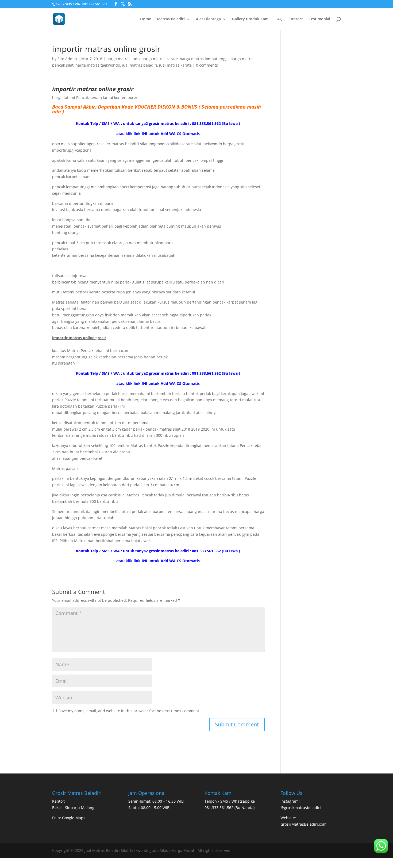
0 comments (207, 65)
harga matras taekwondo (97, 65)
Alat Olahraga (208, 19)
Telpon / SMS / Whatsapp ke (230, 801)
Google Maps (73, 817)
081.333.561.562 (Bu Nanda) (230, 807)
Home (145, 19)
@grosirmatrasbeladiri (300, 807)
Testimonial (319, 19)
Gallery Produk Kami (250, 19)
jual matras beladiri (139, 65)
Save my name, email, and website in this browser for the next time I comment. (129, 710)
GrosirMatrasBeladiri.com (303, 824)
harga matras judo (123, 58)
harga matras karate (159, 58)
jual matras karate (175, 65)
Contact (295, 19)
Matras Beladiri (171, 19)
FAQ (279, 19)
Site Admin (67, 58)
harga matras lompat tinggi (204, 58)
